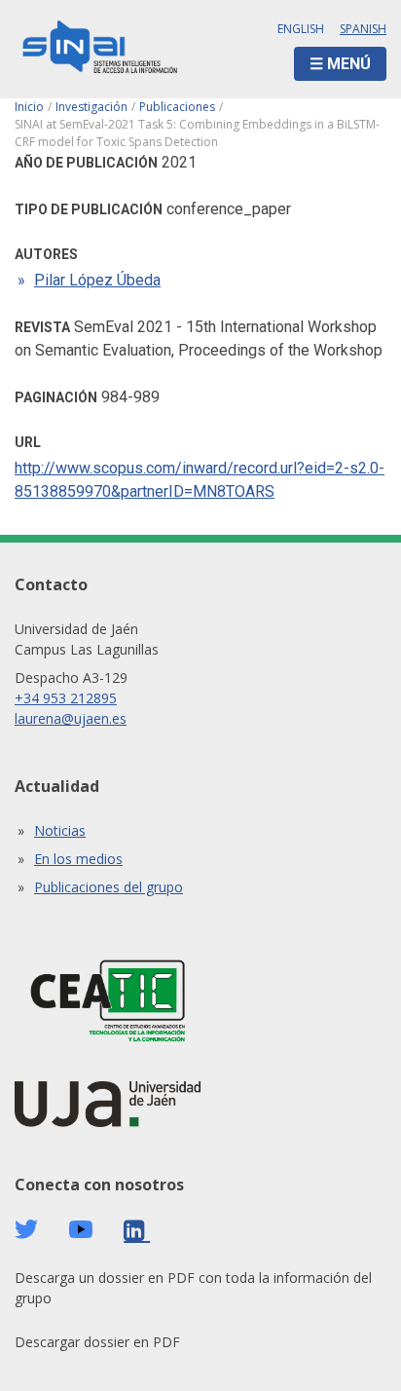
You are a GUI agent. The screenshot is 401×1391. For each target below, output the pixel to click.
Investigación (91, 106)
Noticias (60, 830)
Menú (349, 64)
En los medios (78, 858)
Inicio (29, 106)
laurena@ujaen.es (71, 718)
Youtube (80, 1230)
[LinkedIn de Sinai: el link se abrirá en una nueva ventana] (137, 1231)
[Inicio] (100, 49)
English (300, 28)
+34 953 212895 (66, 698)
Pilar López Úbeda (97, 280)
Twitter (26, 1229)
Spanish (363, 28)
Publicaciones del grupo (108, 887)
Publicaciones (177, 106)
